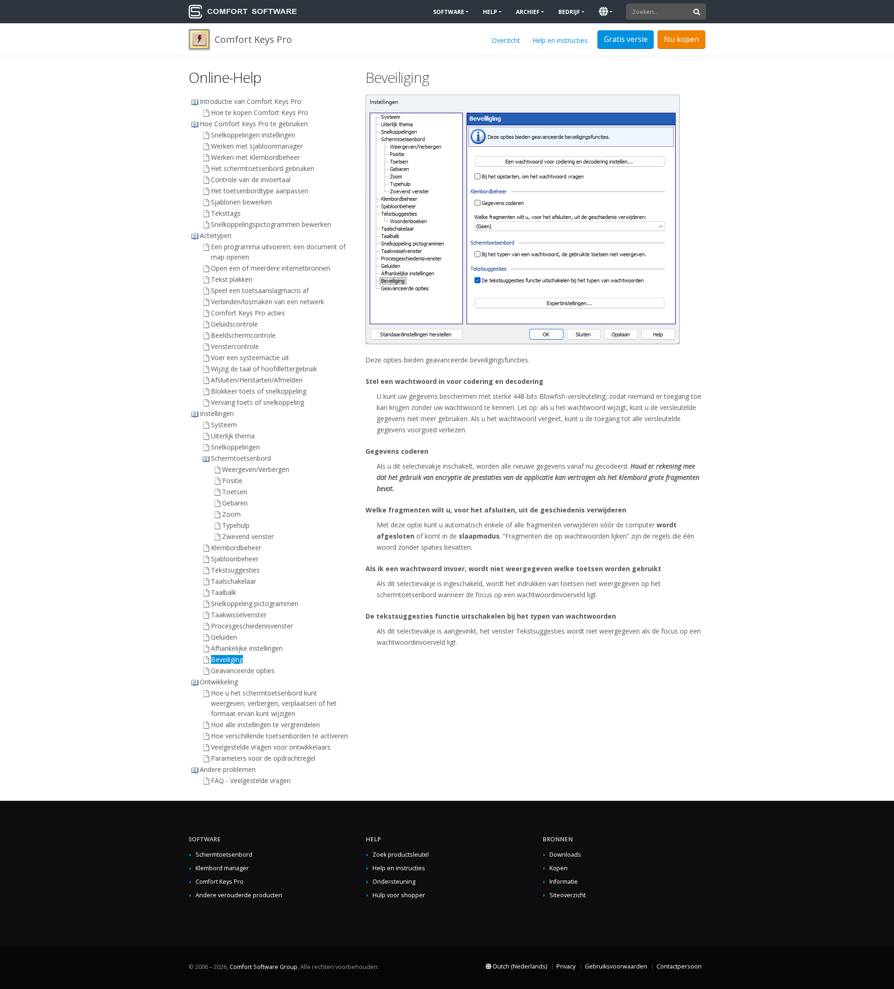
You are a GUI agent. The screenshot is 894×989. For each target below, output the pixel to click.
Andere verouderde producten (239, 895)
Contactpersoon (679, 966)
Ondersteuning (393, 882)
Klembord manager (222, 868)
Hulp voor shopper (398, 895)
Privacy (566, 966)
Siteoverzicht (567, 895)
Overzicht (506, 40)
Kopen (558, 868)
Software (448, 12)
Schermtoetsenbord (224, 855)
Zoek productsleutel (400, 855)
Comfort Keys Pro (220, 882)
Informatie (563, 882)
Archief (528, 12)
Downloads (565, 855)
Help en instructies (560, 40)
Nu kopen (681, 39)
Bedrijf (569, 12)
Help (490, 12)
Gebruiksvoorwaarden (616, 966)
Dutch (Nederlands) (519, 966)
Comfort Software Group (264, 967)
